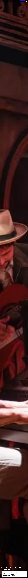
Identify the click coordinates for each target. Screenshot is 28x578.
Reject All (12, 575)
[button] (26, 1)
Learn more (7, 573)
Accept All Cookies (6, 575)
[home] (3, 1)
